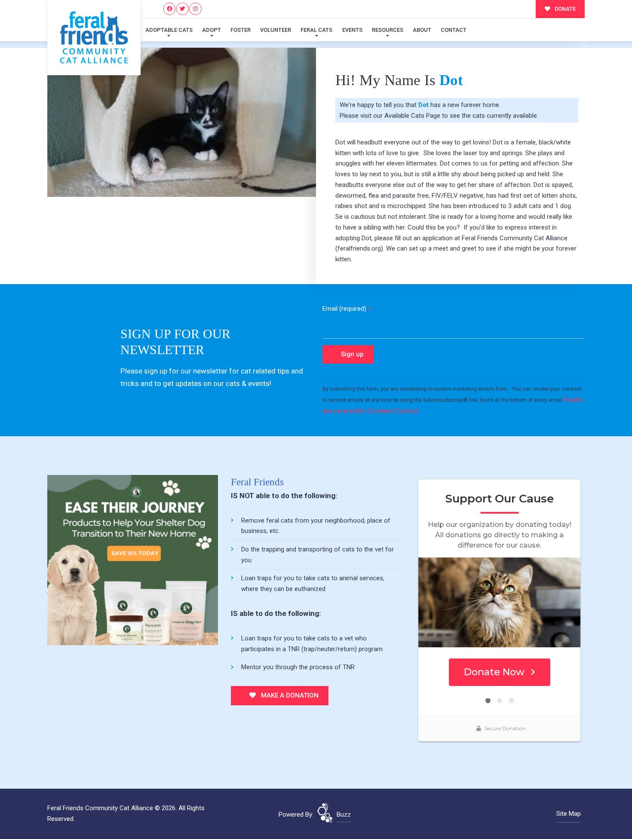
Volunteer (275, 30)
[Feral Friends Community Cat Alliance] (94, 38)
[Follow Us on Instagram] (195, 9)
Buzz (344, 814)
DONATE (564, 9)
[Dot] (181, 122)
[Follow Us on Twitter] (182, 9)
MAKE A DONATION (289, 695)
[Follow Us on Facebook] (169, 9)
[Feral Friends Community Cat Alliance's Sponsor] (132, 559)
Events (352, 30)
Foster (240, 30)
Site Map (568, 814)
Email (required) (346, 308)
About (422, 30)
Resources (387, 30)
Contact (453, 30)
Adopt (211, 30)
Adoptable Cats (169, 30)
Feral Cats (316, 30)
